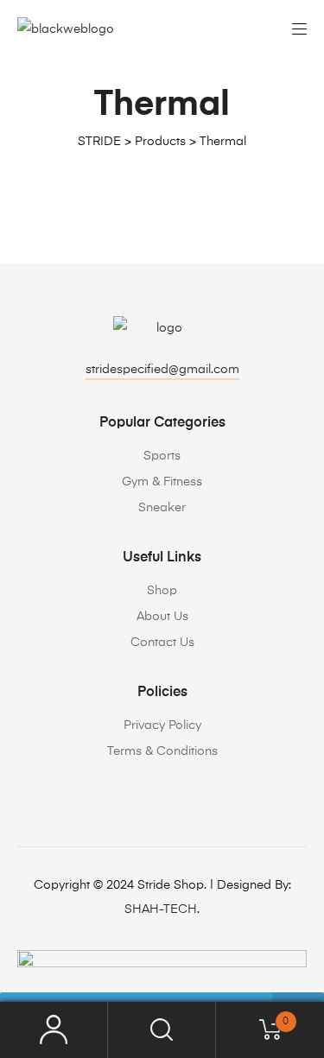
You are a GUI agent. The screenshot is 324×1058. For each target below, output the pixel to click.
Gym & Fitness (162, 482)
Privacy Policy (162, 725)
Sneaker (162, 508)
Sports (162, 456)
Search (162, 1030)
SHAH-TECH (160, 909)
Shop (162, 591)
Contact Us (162, 643)
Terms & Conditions (162, 751)
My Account (54, 1030)
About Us (162, 617)
